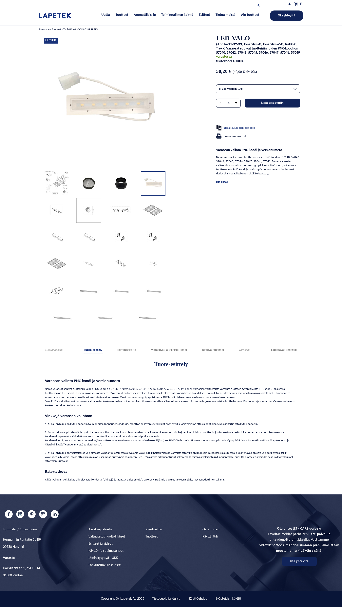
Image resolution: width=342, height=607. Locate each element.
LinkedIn (55, 514)
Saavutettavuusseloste (104, 565)
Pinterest (32, 514)
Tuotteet (151, 536)
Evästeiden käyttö (228, 599)
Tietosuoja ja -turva (166, 599)
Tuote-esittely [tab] (93, 350)
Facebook (9, 514)
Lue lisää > (222, 182)
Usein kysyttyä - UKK (103, 558)
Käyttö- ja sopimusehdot (106, 551)
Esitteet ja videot (100, 544)
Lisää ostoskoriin (272, 103)
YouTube (20, 514)
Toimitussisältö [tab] (126, 350)
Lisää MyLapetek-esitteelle (239, 128)
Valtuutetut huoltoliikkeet (106, 536)
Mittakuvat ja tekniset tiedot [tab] (169, 350)
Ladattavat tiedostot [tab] (284, 350)
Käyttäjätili (210, 536)
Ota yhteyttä (286, 15)
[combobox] (258, 88)
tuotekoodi (224, 61)
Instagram (43, 514)
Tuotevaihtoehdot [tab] (213, 350)
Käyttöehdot (198, 599)
